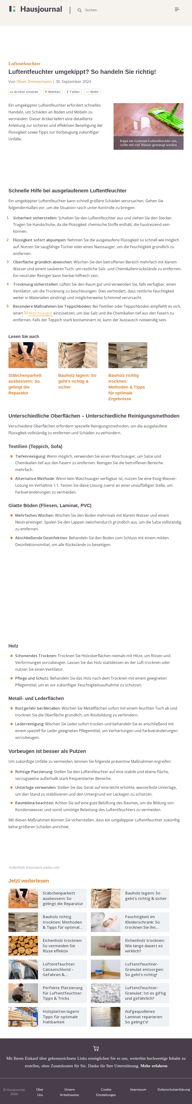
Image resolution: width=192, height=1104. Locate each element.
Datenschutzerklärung (174, 1089)
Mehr (94, 92)
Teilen (75, 92)
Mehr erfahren (153, 1065)
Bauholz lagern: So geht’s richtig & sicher (77, 381)
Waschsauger (40, 313)
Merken (54, 92)
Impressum (138, 1089)
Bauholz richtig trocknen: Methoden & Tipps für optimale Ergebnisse (126, 387)
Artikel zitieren (26, 92)
